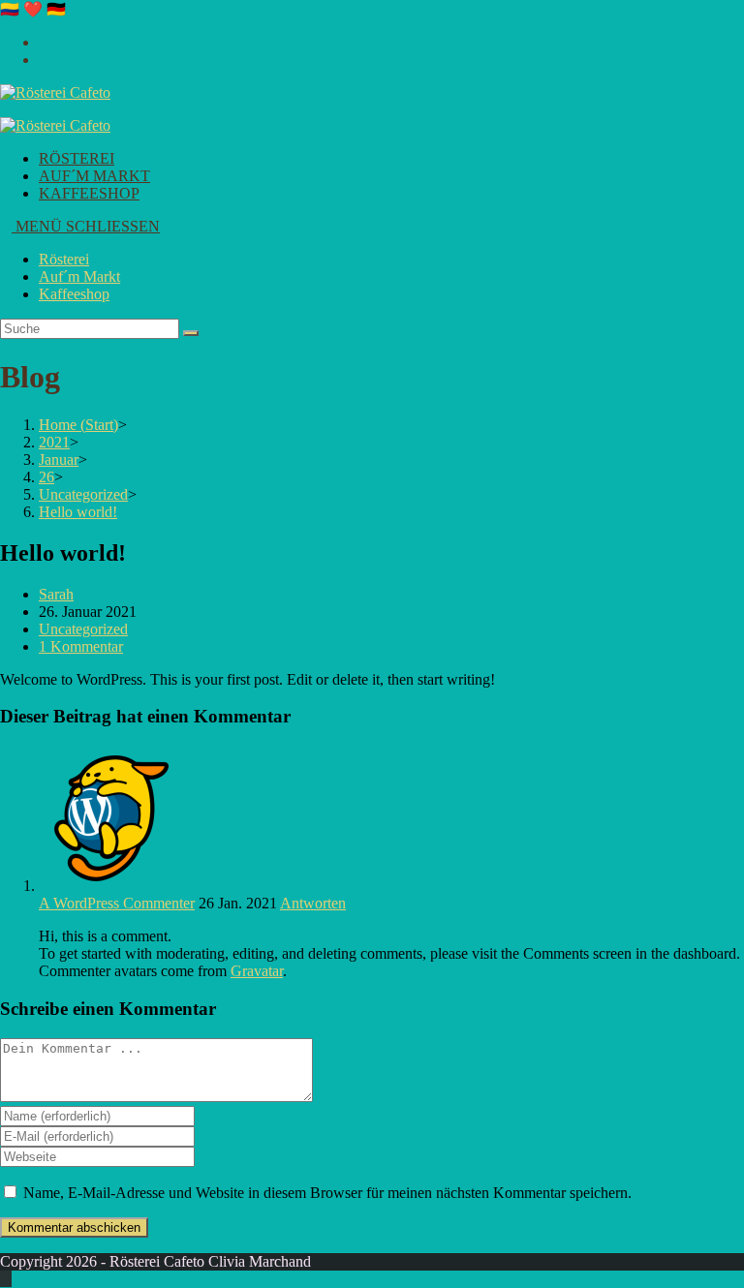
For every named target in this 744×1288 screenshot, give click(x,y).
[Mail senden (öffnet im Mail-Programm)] (44, 59)
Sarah (56, 594)
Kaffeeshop (74, 294)
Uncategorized (83, 629)
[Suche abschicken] (191, 333)
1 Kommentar (81, 646)
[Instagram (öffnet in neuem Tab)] (44, 42)
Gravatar (257, 971)
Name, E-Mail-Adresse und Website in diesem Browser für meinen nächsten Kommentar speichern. (327, 1192)
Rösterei (64, 259)
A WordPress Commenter (117, 903)
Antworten (313, 903)
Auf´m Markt (79, 276)
